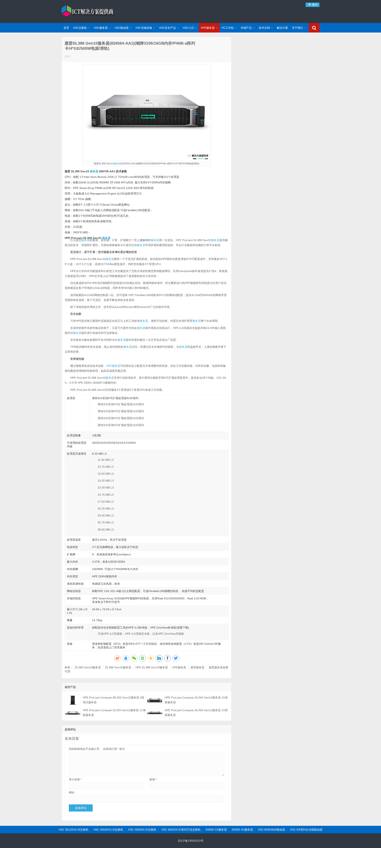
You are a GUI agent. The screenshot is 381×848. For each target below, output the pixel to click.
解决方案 (282, 27)
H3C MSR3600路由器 (271, 829)
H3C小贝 (188, 27)
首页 (66, 27)
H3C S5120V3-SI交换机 (74, 829)
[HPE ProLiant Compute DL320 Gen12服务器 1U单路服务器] (73, 713)
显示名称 (75, 779)
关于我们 (297, 27)
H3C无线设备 (144, 27)
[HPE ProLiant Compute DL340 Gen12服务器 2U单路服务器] (155, 700)
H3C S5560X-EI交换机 (142, 829)
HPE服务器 (208, 27)
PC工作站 (228, 27)
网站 (71, 792)
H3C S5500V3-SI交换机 (108, 829)
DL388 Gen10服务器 (118, 667)
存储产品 (246, 27)
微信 (314, 4)
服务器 (117, 163)
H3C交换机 (80, 27)
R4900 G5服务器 (242, 829)
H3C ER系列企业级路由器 (306, 829)
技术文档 (264, 27)
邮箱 (153, 779)
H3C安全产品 (167, 27)
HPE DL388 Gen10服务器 (152, 667)
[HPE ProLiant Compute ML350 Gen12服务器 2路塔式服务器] (73, 700)
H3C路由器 (122, 27)
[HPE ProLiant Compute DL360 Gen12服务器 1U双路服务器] (155, 713)
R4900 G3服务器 (216, 829)
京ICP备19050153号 (190, 840)
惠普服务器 (197, 667)
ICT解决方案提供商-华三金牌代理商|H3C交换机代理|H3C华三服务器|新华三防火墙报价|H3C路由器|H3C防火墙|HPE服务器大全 (87, 11)
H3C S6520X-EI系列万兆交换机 (181, 829)
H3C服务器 (101, 27)
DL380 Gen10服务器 (88, 667)
